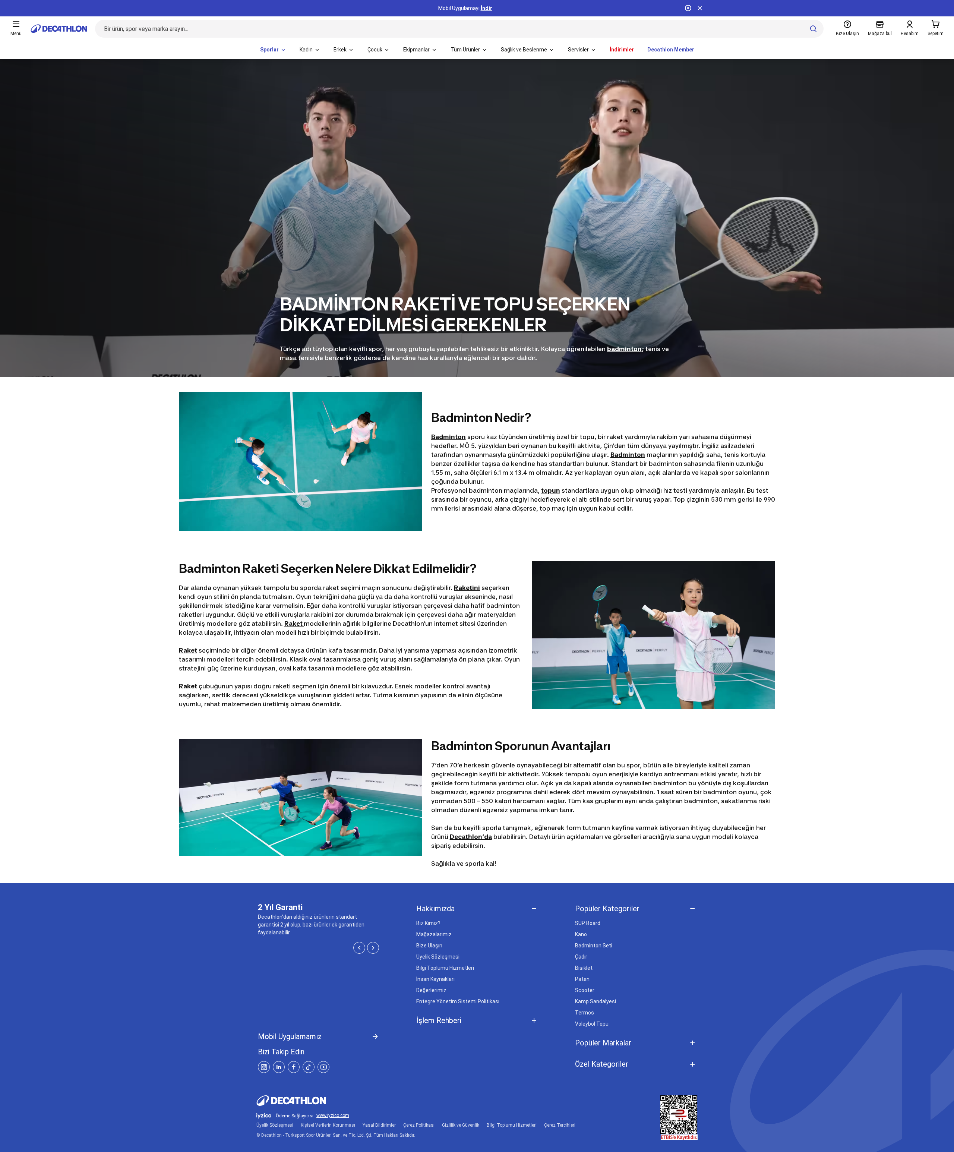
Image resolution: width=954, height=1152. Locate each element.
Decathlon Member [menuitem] (670, 50)
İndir (486, 8)
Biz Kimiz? (428, 923)
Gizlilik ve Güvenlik (460, 1125)
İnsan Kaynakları (435, 979)
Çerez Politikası (419, 1125)
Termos (584, 1013)
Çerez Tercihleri (559, 1125)
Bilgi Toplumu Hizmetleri (445, 968)
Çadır (581, 957)
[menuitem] (273, 50)
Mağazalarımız (434, 934)
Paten (582, 979)
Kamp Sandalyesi (595, 1001)
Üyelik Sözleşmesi (437, 957)
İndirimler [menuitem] (622, 50)
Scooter (584, 990)
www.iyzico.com (332, 1115)
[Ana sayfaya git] (59, 29)
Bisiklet (584, 968)
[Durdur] (688, 8)
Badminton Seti (593, 946)
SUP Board (587, 923)
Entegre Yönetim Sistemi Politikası (457, 1001)
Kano (581, 934)
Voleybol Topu (592, 1024)
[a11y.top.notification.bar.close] (700, 8)
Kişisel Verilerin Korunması (328, 1125)
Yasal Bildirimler (379, 1125)
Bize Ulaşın (429, 946)
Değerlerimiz (431, 990)
